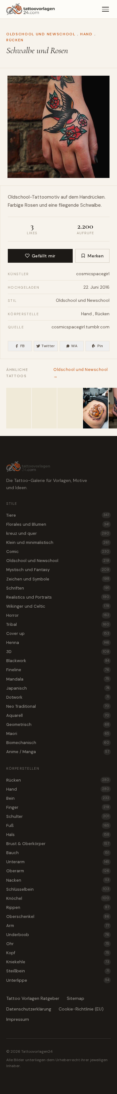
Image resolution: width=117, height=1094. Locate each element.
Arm (57, 925)
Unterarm (57, 861)
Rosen (31, 205)
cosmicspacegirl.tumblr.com (80, 327)
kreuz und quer (57, 533)
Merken (96, 256)
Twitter (48, 345)
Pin (100, 345)
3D (57, 651)
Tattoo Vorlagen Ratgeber (32, 998)
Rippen (57, 907)
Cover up (57, 633)
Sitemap (75, 998)
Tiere (57, 515)
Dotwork (57, 697)
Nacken (57, 880)
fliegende (69, 205)
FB (22, 345)
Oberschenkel (57, 916)
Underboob (57, 934)
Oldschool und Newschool (41, 34)
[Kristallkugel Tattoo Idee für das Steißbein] (18, 408)
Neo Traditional (57, 706)
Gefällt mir (44, 256)
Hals (57, 834)
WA (74, 345)
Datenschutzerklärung (28, 1009)
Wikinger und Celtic (57, 606)
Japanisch (57, 688)
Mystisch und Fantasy (57, 569)
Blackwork (57, 660)
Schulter (57, 816)
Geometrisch (57, 724)
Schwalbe (90, 205)
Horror (57, 615)
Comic (57, 551)
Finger (57, 807)
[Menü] (105, 9)
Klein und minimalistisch (57, 542)
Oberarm (57, 871)
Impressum (17, 1019)
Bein (57, 798)
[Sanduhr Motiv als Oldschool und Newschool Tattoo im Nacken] (44, 408)
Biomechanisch (57, 742)
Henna (57, 642)
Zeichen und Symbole (57, 579)
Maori (57, 733)
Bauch (57, 852)
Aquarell (57, 715)
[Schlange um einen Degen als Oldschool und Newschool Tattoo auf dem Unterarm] (69, 408)
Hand (86, 34)
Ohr (57, 943)
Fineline (57, 669)
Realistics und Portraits (57, 597)
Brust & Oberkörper (57, 843)
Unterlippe (57, 980)
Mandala (57, 679)
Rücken (15, 40)
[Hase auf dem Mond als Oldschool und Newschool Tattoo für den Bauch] (95, 408)
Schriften (57, 588)
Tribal (57, 624)
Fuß (57, 825)
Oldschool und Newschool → (80, 372)
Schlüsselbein (57, 889)
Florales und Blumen (57, 524)
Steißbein (57, 971)
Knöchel (57, 898)
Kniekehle (57, 962)
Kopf (57, 952)
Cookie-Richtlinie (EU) (81, 1009)
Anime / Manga (57, 751)
